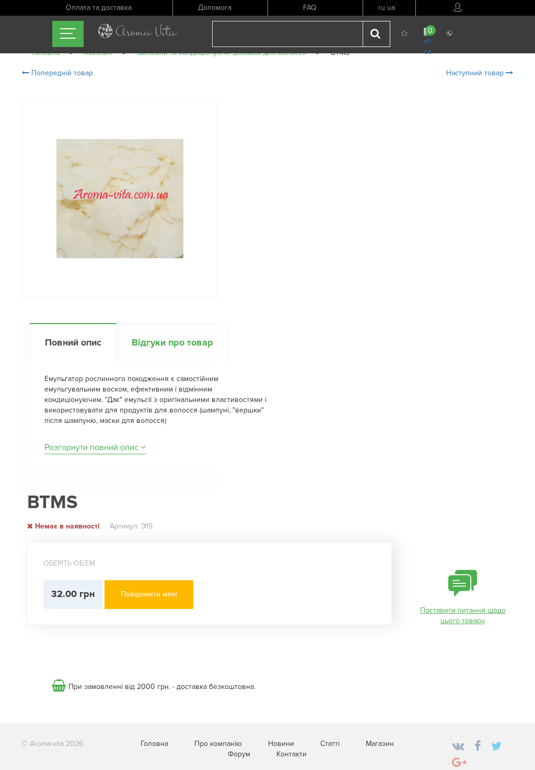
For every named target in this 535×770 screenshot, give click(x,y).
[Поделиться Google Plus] (459, 763)
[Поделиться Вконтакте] (458, 747)
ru (381, 7)
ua (391, 7)
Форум (239, 754)
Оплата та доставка (99, 7)
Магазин (380, 743)
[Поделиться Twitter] (496, 747)
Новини (281, 743)
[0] (427, 41)
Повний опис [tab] (73, 342)
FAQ (310, 7)
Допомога (214, 7)
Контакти (291, 754)
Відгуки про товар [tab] (172, 342)
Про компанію (218, 743)
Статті (330, 743)
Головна (154, 743)
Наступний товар (476, 72)
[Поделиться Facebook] (477, 747)
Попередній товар (61, 72)
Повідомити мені (149, 594)
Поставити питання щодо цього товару (463, 615)
